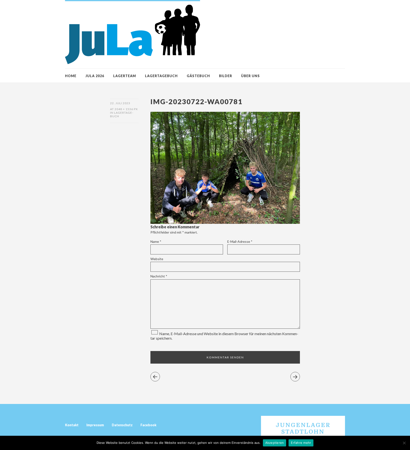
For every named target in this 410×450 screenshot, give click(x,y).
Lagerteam (124, 76)
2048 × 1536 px (126, 109)
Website (156, 259)
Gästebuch (198, 76)
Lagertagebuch (161, 76)
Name (155, 241)
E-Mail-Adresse (239, 241)
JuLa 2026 (94, 76)
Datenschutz (122, 425)
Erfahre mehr (301, 443)
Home (70, 76)
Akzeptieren (274, 443)
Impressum (95, 425)
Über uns (250, 76)
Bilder (225, 76)
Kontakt (72, 425)
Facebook (148, 425)
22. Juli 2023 (120, 103)
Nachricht (158, 276)
